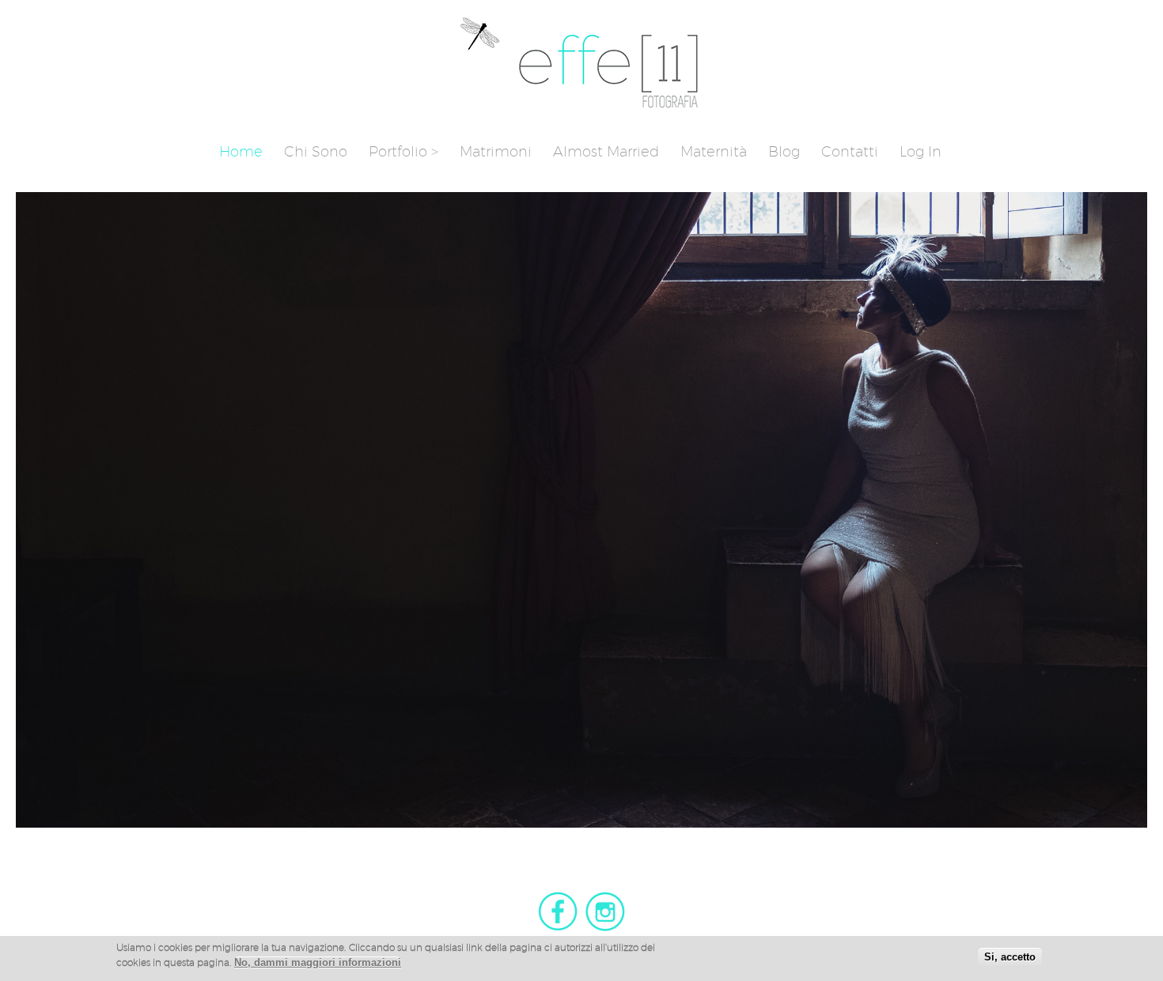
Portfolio (398, 151)
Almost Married (606, 151)
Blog (784, 151)
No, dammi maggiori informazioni (317, 963)
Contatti (849, 151)
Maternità (713, 151)
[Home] (581, 106)
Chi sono (315, 151)
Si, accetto (1010, 957)
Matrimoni (496, 151)
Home (241, 151)
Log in (920, 151)
